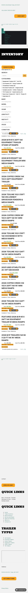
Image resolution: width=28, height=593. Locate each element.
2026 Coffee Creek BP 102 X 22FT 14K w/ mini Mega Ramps (12, 218)
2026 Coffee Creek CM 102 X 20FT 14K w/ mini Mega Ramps (13, 285)
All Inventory (8, 36)
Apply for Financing (9, 518)
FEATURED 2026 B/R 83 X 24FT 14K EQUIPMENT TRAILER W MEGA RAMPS (13, 319)
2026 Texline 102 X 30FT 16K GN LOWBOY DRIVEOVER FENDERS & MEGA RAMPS (13, 198)
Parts (6, 40)
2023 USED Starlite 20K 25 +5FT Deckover (13, 268)
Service (6, 39)
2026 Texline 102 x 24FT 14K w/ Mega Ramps (13, 252)
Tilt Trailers (7, 546)
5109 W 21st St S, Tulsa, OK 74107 (10, 572)
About (6, 42)
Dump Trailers (8, 541)
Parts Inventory (8, 515)
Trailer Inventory (9, 514)
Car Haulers (8, 538)
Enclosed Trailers (9, 539)
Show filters (8, 67)
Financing (7, 37)
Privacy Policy (5, 588)
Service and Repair (9, 517)
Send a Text (10, 149)
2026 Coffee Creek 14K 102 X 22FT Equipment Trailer (13, 179)
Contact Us (8, 43)
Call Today (4, 149)
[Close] (3, 32)
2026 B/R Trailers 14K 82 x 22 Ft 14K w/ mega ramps (14, 337)
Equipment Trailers (9, 542)
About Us (7, 520)
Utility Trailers (8, 544)
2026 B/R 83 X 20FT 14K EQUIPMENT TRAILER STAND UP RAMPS (12, 142)
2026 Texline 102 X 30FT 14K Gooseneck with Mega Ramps (13, 236)
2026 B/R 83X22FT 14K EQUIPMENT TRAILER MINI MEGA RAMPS (14, 161)
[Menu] (3, 29)
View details (5, 152)
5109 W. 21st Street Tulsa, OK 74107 (11, 5)
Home (6, 34)
